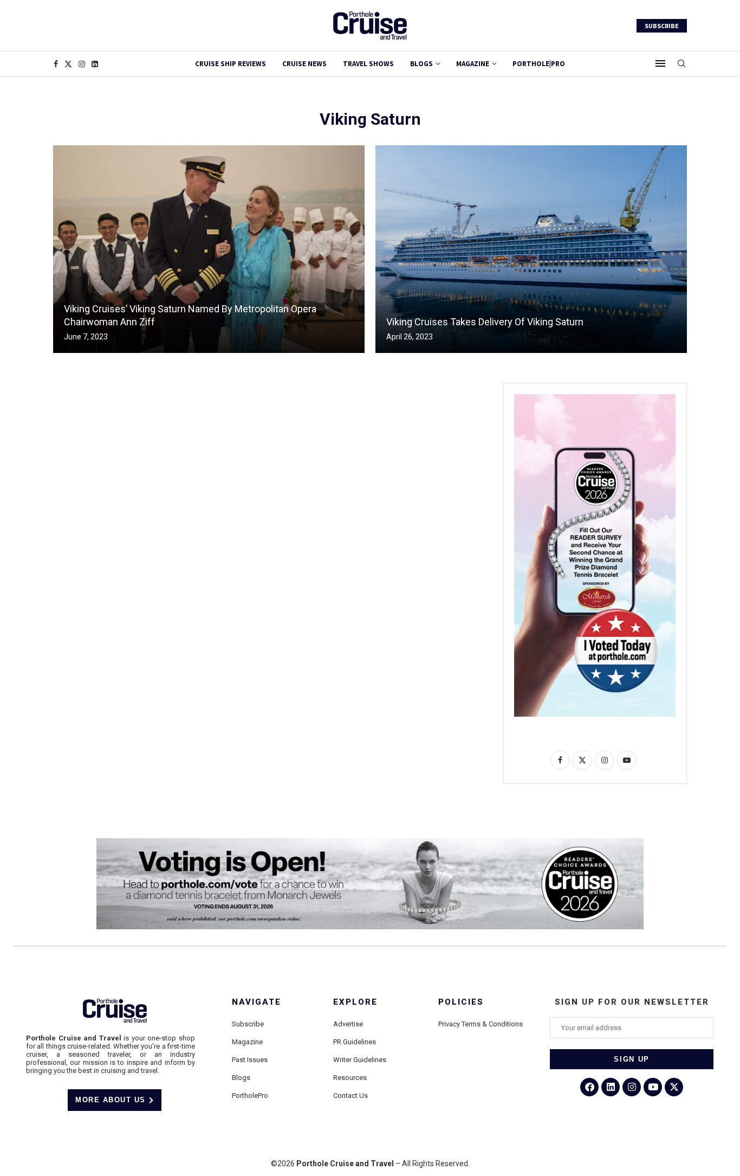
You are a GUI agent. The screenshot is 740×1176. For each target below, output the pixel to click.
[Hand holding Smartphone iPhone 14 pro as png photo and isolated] (595, 398)
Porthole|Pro (538, 63)
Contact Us (350, 1095)
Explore (355, 1002)
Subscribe (248, 1023)
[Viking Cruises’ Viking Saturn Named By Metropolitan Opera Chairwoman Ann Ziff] (209, 249)
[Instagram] (82, 64)
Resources (350, 1077)
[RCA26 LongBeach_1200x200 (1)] (370, 842)
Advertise (348, 1023)
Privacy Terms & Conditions (480, 1023)
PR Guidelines (354, 1041)
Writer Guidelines (359, 1059)
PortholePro (250, 1095)
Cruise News (304, 63)
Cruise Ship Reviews (230, 63)
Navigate (256, 1002)
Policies (461, 1002)
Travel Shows (368, 63)
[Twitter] (68, 64)
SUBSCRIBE (662, 26)
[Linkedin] (95, 64)
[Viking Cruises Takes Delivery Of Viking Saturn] (531, 249)
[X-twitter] (674, 1087)
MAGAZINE (472, 63)
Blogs (421, 63)
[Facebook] (56, 64)
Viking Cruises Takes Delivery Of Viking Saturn (484, 321)
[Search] (681, 64)
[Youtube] (653, 1087)
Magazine (247, 1041)
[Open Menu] (660, 63)
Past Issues (250, 1059)
